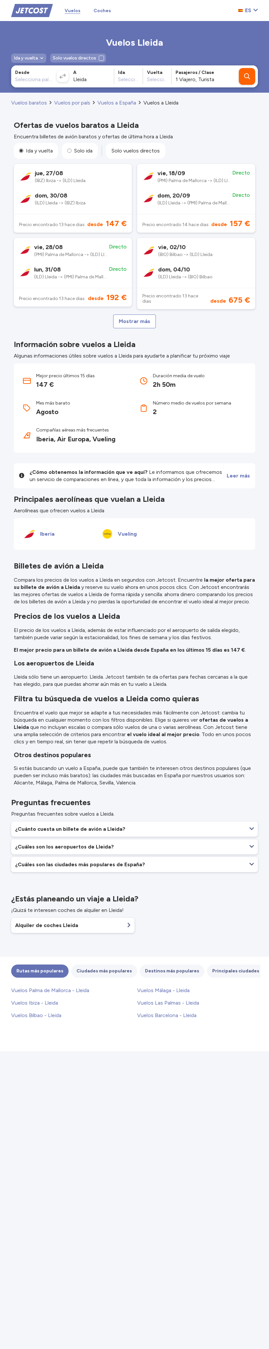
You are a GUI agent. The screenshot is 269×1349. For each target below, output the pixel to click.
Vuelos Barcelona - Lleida (167, 1015)
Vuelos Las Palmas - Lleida (168, 1003)
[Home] (32, 10)
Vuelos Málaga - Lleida (163, 990)
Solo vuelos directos (136, 151)
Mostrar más (134, 321)
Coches (102, 10)
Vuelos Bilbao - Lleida (36, 1015)
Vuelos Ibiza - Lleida (34, 1003)
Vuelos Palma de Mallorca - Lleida (50, 990)
